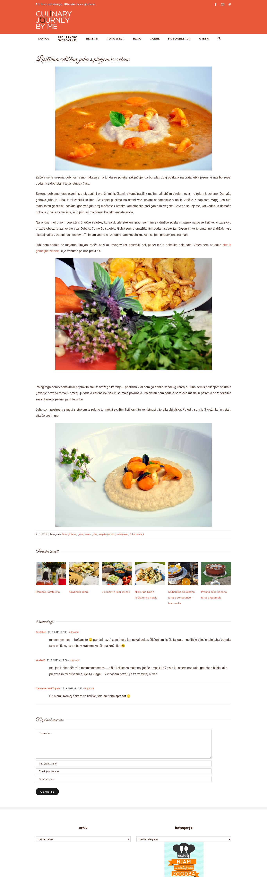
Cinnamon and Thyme (48, 688)
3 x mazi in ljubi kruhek (116, 591)
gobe (80, 534)
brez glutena (69, 534)
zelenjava (122, 534)
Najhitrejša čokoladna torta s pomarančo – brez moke (181, 597)
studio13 (40, 660)
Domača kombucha (48, 591)
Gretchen (41, 632)
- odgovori (73, 632)
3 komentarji (137, 534)
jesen (88, 534)
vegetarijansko (107, 534)
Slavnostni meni (78, 591)
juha (94, 534)
